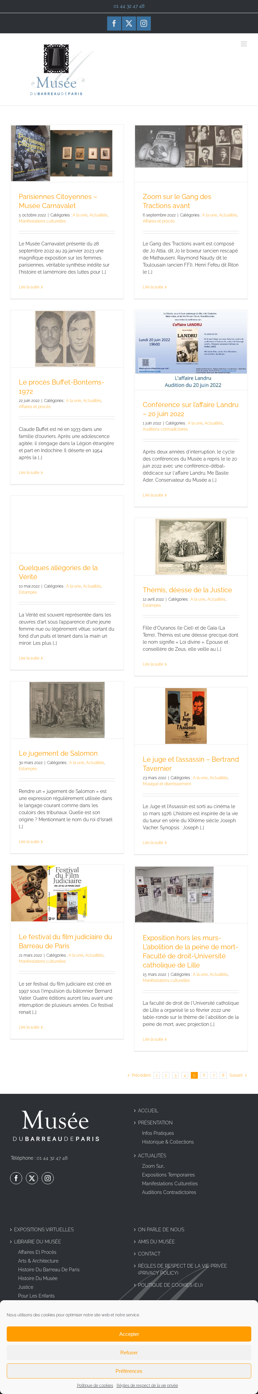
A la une (80, 215)
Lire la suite (29, 287)
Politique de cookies (95, 1385)
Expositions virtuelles (44, 1229)
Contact (149, 1254)
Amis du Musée (156, 1241)
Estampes (28, 592)
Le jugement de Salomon (58, 753)
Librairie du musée (37, 1241)
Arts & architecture (38, 1261)
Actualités (98, 215)
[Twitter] (32, 1178)
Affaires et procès (159, 221)
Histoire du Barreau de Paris (49, 1269)
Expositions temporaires (168, 1175)
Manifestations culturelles (42, 221)
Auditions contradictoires (165, 429)
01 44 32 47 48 (52, 1158)
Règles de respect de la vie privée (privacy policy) (182, 1269)
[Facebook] (16, 1178)
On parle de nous (161, 1229)
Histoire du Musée (37, 1278)
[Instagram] (48, 1178)
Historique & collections (168, 1142)
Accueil (148, 1110)
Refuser (129, 1352)
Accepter (129, 1334)
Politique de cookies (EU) (170, 1285)
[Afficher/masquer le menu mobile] (244, 43)
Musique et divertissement (167, 784)
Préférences (129, 1371)
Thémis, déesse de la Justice (187, 590)
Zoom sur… (153, 1166)
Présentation (155, 1122)
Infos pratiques (158, 1133)
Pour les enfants (36, 1296)
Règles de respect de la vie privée (147, 1385)
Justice (25, 1287)
